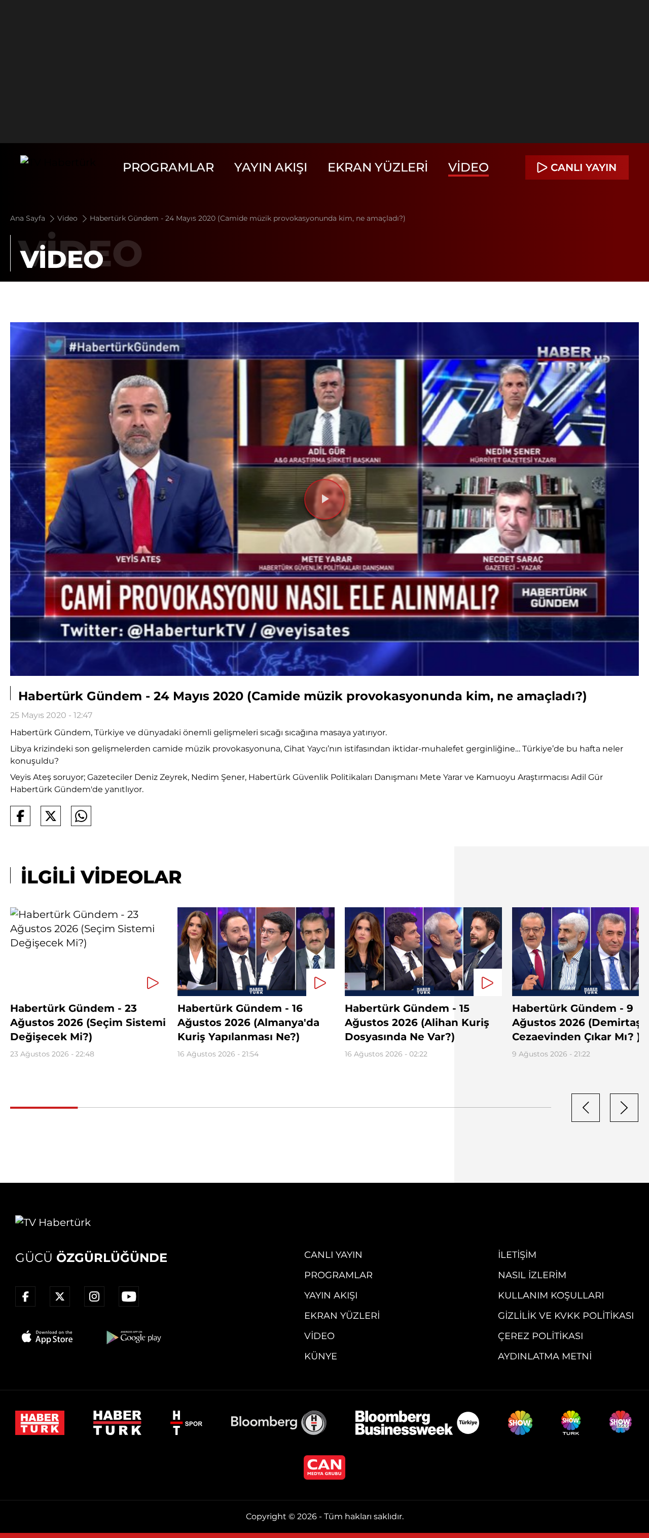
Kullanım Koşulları (551, 1295)
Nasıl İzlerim (532, 1275)
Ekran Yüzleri (378, 167)
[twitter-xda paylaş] (51, 816)
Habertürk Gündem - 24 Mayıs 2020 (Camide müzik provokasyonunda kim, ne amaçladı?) (248, 218)
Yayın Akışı (270, 167)
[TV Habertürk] (58, 167)
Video (468, 167)
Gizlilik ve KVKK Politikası (566, 1315)
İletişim (517, 1254)
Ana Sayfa (28, 218)
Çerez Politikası (540, 1336)
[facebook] (25, 1296)
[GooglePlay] (132, 1337)
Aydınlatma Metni (545, 1356)
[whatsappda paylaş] (81, 816)
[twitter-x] (60, 1296)
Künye (320, 1356)
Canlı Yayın (333, 1254)
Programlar (168, 167)
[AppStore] (47, 1337)
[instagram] (94, 1296)
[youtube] (129, 1296)
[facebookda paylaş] (20, 816)
